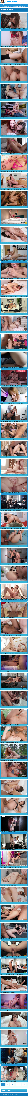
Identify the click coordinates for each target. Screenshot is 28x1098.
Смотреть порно (17, 6)
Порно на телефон (6, 1090)
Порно (24, 6)
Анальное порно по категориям (11, 4)
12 (18, 1084)
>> (24, 1084)
